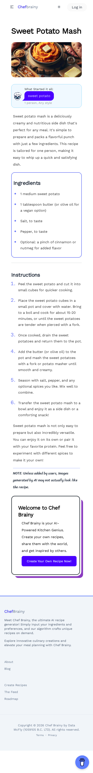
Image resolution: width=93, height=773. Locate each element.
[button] (12, 7)
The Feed (11, 692)
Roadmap (11, 699)
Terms (40, 735)
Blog (7, 668)
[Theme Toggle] (59, 7)
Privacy (52, 735)
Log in (77, 7)
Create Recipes (15, 685)
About (8, 662)
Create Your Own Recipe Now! (49, 561)
